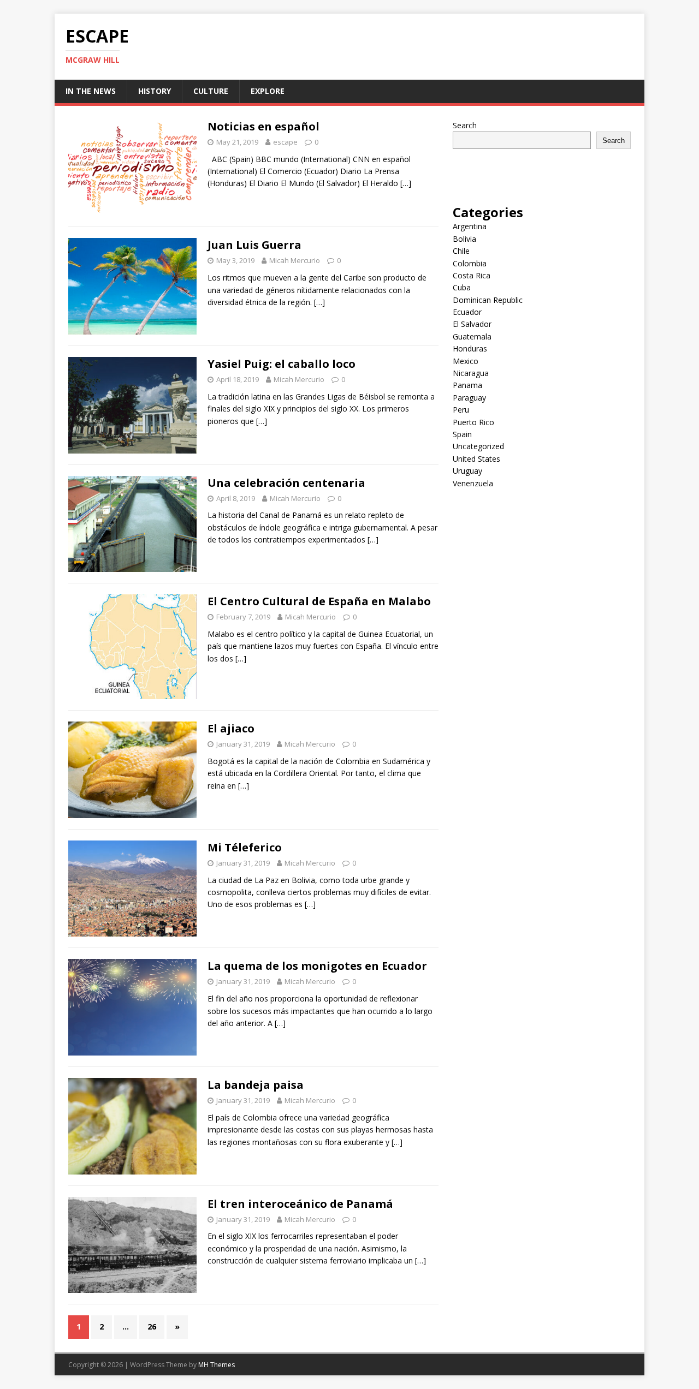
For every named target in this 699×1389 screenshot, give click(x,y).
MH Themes (216, 1364)
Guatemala (472, 336)
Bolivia (464, 239)
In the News (91, 91)
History (154, 91)
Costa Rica (471, 275)
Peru (461, 409)
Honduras (470, 348)
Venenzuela (473, 483)
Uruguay (467, 471)
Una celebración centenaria (286, 482)
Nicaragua (471, 373)
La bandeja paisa (256, 1084)
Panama (467, 385)
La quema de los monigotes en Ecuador (317, 965)
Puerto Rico (473, 422)
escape (285, 142)
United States (476, 459)
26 (151, 1326)
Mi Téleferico (245, 847)
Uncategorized (478, 446)
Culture (210, 91)
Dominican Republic (488, 300)
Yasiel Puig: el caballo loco (282, 363)
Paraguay (469, 397)
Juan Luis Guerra (254, 244)
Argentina (470, 226)
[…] (405, 183)
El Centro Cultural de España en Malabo (319, 601)
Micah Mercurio (294, 260)
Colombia (470, 263)
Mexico (465, 361)
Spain (462, 434)
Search (465, 125)
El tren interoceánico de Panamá (300, 1203)
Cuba (462, 287)
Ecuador (467, 312)
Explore (268, 91)
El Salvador (472, 324)
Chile (461, 251)
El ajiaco (231, 728)
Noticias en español (263, 126)
